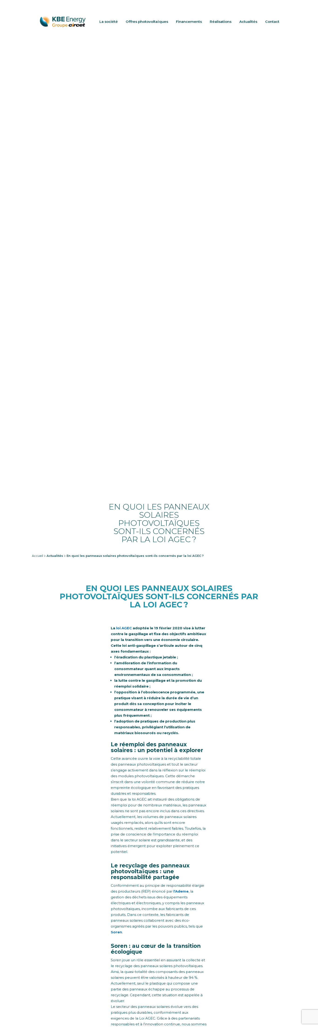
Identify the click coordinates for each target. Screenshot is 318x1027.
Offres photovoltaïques (147, 21)
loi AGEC (124, 628)
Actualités (248, 21)
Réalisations (220, 21)
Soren (116, 932)
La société (108, 21)
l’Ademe (181, 891)
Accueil (37, 556)
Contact (272, 21)
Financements (189, 21)
